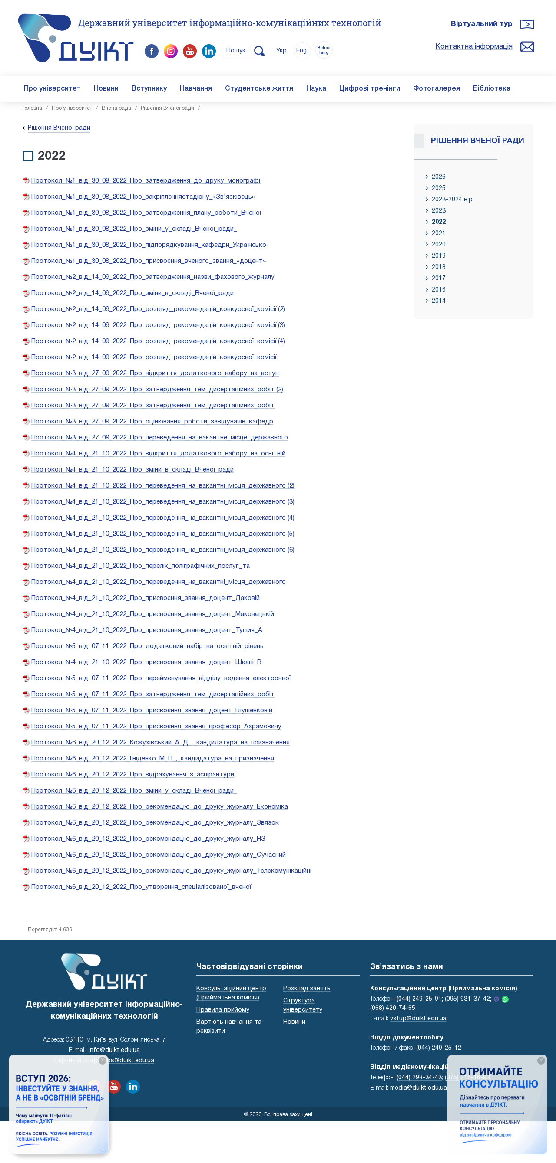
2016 (439, 290)
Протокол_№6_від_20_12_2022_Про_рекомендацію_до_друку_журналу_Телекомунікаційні (171, 871)
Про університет (52, 89)
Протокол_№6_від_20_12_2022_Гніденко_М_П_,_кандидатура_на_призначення (152, 759)
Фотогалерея (436, 89)
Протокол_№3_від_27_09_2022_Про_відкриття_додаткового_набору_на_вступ (155, 373)
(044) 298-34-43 (419, 1078)
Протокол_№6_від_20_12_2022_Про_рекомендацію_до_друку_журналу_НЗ (148, 839)
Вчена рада (116, 108)
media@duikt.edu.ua (418, 1088)
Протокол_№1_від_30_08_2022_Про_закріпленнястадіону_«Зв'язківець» (143, 197)
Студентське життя (259, 89)
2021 (439, 233)
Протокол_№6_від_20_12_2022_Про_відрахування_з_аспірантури (132, 775)
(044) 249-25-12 (438, 1048)
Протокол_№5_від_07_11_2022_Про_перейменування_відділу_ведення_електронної (161, 678)
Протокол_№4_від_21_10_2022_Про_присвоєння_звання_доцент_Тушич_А (146, 630)
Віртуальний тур (482, 24)
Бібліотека (491, 89)
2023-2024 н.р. (453, 200)
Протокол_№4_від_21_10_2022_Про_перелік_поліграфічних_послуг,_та (140, 566)
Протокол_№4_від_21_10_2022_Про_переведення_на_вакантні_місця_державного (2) (163, 486)
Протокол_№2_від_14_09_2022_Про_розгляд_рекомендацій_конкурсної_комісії (153, 357)
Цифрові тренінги (369, 89)
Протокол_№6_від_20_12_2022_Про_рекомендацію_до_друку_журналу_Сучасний (158, 855)
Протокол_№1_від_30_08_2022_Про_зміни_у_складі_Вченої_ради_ (134, 229)
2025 (439, 188)
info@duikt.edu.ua (114, 1050)
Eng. (302, 51)
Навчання (196, 89)
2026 (439, 177)
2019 (439, 256)
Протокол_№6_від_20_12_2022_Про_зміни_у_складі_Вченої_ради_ (134, 791)
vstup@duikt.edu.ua (418, 1019)
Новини (106, 89)
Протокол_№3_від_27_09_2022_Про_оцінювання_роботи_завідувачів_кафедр (152, 422)
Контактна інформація (474, 46)
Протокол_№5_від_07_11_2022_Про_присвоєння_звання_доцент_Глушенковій (151, 711)
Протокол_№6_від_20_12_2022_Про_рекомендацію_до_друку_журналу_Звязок (155, 823)
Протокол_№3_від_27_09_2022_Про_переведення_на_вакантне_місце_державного (159, 438)
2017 (439, 279)
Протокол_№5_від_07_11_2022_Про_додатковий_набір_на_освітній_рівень (147, 646)
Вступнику (149, 89)
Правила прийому (222, 1010)
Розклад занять (307, 989)
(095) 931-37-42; (468, 999)
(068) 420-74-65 (392, 1008)
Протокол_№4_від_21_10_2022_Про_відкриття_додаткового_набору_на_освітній (158, 454)
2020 (439, 245)
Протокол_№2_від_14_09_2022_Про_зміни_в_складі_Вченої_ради (132, 293)
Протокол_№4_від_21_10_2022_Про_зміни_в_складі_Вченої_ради (132, 470)
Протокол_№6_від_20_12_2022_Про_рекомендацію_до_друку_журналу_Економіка (159, 807)
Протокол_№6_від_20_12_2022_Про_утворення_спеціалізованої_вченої (141, 887)
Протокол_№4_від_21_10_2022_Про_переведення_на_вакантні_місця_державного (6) (163, 550)
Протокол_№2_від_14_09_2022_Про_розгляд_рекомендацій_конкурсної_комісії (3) (158, 325)
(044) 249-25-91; (420, 999)
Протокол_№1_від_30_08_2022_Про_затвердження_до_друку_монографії (146, 181)
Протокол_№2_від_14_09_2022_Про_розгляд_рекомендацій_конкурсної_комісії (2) (158, 309)
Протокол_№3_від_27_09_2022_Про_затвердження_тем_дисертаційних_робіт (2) (157, 390)
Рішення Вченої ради (167, 108)
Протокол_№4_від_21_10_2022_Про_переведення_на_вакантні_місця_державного (158, 582)
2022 (439, 222)
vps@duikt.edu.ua (129, 1061)
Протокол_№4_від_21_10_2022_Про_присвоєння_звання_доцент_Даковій (145, 598)
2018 (439, 267)
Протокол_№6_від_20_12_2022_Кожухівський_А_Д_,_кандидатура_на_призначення (160, 743)
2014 (439, 301)
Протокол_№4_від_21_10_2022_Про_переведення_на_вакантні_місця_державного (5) (163, 534)
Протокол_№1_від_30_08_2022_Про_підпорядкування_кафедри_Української (149, 245)
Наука (316, 89)
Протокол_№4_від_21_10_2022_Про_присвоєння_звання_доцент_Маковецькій (152, 614)
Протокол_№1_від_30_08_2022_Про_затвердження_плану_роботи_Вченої (146, 213)
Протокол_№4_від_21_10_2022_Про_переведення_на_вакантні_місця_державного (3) (163, 502)
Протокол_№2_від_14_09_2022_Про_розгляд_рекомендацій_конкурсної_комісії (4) (158, 341)
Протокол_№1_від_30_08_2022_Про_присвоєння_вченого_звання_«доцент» (148, 261)
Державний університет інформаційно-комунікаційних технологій (229, 22)
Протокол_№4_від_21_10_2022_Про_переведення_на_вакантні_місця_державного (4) (163, 518)
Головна (32, 108)
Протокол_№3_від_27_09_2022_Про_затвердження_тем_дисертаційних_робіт (153, 406)
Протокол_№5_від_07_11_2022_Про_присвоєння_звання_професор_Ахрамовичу (156, 727)
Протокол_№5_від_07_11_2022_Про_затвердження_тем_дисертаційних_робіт (153, 694)
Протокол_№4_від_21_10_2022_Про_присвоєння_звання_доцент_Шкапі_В (146, 662)
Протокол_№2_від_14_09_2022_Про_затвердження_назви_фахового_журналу (153, 277)
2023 (439, 211)
